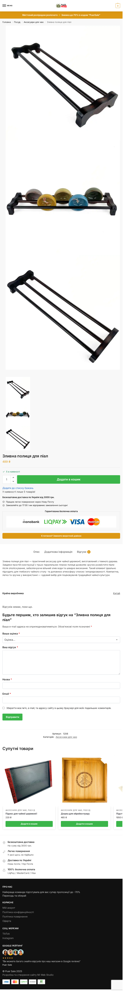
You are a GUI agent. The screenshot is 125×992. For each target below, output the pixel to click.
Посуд (17, 22)
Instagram (8, 938)
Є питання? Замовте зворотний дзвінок (61, 536)
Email (6, 693)
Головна (6, 22)
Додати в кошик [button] (29, 823)
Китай (116, 593)
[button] (117, 5)
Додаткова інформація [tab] (58, 551)
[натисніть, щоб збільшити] (63, 83)
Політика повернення (15, 916)
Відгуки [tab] (83, 551)
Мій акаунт (8, 907)
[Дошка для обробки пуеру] (84, 781)
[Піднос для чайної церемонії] (29, 781)
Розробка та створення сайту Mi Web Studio (28, 974)
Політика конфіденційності (18, 912)
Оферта (6, 921)
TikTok (6, 933)
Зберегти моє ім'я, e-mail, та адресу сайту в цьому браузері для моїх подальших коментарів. (58, 708)
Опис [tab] (36, 551)
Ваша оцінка (11, 633)
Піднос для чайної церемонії (21, 813)
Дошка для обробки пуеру (75, 813)
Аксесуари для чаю (34, 22)
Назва (7, 679)
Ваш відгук (10, 647)
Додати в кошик (68, 479)
